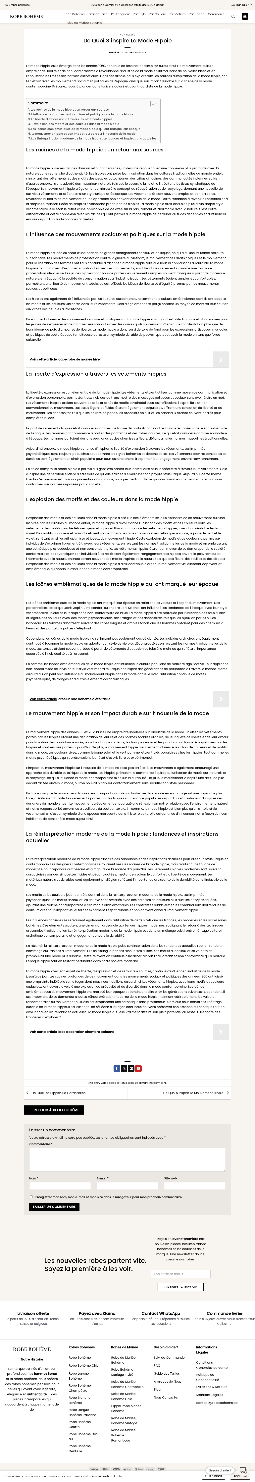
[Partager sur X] (124, 1068)
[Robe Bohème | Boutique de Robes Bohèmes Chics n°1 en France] (30, 16)
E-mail (103, 1178)
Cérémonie (216, 14)
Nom (33, 1178)
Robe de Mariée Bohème (84, 23)
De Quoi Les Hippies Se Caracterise (58, 1093)
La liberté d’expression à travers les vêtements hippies (71, 119)
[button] (233, 16)
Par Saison (196, 14)
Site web (170, 1178)
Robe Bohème (74, 14)
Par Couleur (157, 14)
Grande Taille (98, 14)
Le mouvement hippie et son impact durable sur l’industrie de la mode (83, 134)
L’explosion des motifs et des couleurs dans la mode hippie (75, 124)
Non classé (127, 34)
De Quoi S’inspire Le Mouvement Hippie (193, 1093)
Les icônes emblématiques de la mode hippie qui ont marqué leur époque (85, 129)
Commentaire (40, 1144)
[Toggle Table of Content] (151, 103)
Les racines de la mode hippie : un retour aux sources (69, 110)
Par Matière (178, 14)
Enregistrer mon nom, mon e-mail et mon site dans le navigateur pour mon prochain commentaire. (108, 1197)
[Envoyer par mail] (131, 1068)
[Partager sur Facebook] (117, 1068)
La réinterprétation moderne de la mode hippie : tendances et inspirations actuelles (93, 138)
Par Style (139, 14)
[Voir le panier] (245, 16)
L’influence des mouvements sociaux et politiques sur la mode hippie (82, 114)
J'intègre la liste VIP (180, 1287)
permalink (159, 1083)
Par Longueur (120, 14)
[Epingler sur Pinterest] (138, 1068)
